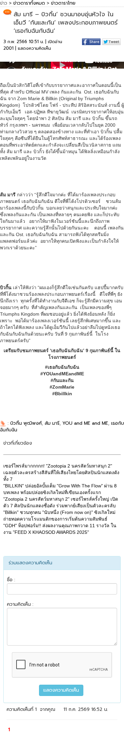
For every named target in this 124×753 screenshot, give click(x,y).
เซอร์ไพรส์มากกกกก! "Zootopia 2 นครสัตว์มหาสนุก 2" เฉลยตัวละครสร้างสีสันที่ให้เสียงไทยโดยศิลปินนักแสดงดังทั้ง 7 (61, 472)
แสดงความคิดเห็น (34, 48)
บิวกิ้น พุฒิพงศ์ (26, 423)
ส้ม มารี (52, 423)
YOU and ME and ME (85, 423)
